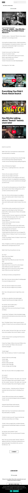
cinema (4, 27)
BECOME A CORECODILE (14, 484)
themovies (9, 27)
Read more (16, 491)
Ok (11, 491)
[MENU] (3, 2)
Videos (13, 27)
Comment (14, 451)
